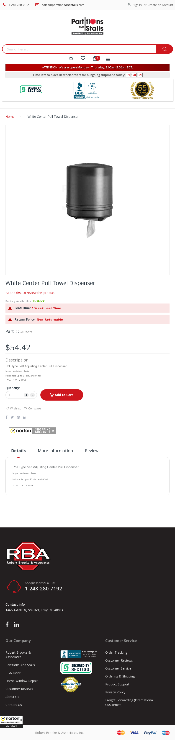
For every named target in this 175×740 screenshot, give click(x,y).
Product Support (117, 684)
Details (18, 451)
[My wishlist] (83, 58)
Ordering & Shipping (120, 676)
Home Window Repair (21, 681)
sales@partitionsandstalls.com (63, 5)
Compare (34, 408)
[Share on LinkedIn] (24, 417)
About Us (12, 697)
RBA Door (13, 673)
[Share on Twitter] (12, 417)
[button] (11, 721)
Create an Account (160, 5)
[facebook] (8, 624)
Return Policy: (25, 319)
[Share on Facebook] (6, 417)
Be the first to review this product (30, 293)
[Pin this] (18, 417)
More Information (55, 450)
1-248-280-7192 (19, 5)
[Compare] (71, 58)
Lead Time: (23, 308)
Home (10, 116)
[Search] (164, 49)
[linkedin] (16, 624)
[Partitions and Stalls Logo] (87, 28)
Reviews (92, 450)
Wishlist (15, 408)
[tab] (18, 452)
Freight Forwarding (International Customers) (129, 702)
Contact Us (13, 704)
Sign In (137, 5)
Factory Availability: (18, 301)
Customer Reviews (19, 689)
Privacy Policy (115, 692)
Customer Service (118, 668)
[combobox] (79, 49)
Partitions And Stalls (20, 665)
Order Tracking (116, 652)
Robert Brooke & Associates (18, 654)
